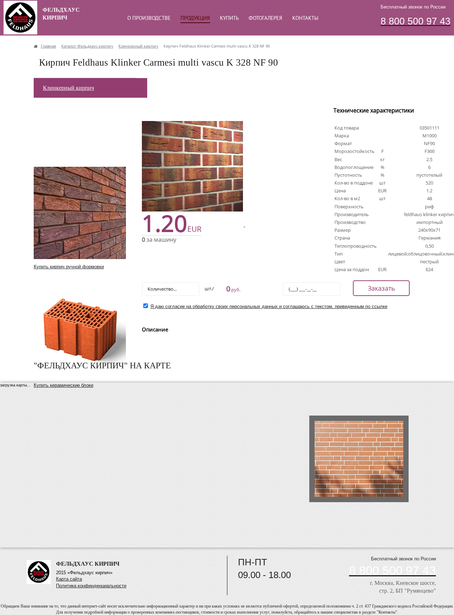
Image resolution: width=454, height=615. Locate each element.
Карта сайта (69, 579)
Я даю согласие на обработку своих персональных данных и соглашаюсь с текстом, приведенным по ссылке (268, 306)
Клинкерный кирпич (68, 88)
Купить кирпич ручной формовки (69, 266)
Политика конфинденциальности (91, 585)
